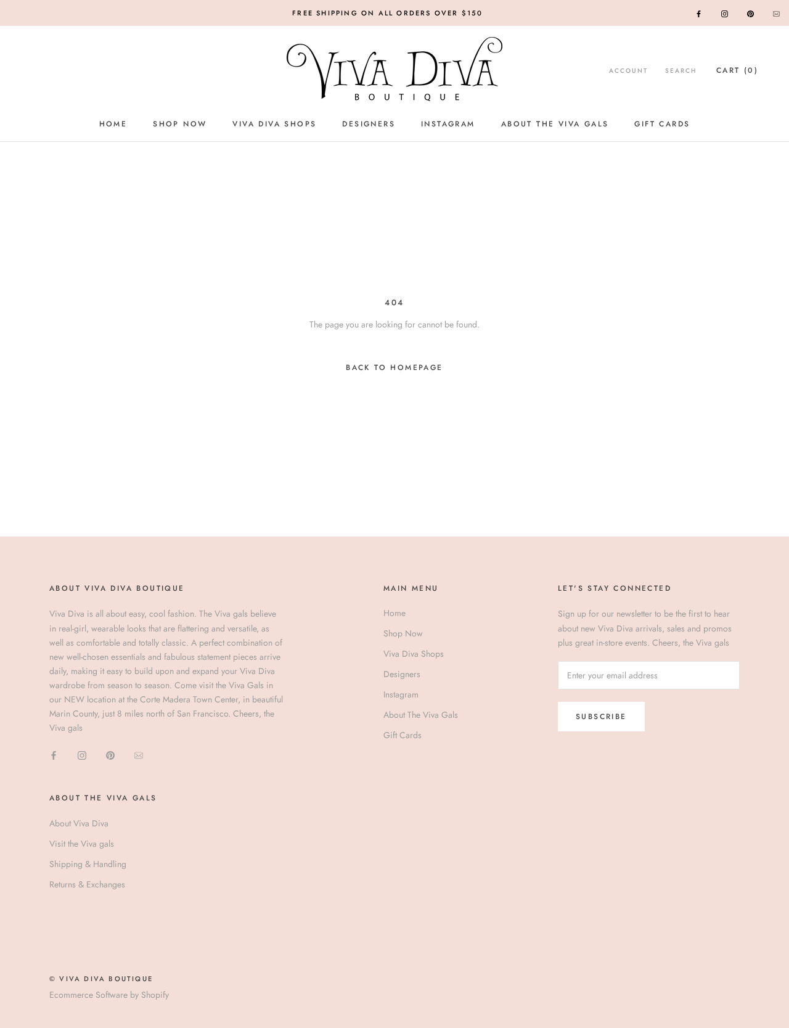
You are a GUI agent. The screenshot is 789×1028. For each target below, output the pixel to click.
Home (113, 124)
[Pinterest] (750, 13)
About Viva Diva (78, 823)
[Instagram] (724, 13)
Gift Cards (662, 124)
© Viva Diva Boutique (101, 979)
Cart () (737, 70)
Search (681, 70)
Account (628, 70)
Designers (368, 124)
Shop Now (179, 124)
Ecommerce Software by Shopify (109, 995)
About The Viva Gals (555, 124)
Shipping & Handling (87, 864)
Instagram (448, 124)
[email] (776, 13)
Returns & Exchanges (87, 884)
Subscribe (601, 716)
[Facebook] (698, 13)
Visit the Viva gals (81, 843)
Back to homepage (394, 367)
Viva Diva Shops (274, 124)
